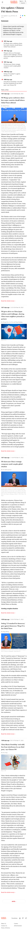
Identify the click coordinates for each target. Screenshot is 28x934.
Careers (16, 923)
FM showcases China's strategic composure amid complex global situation (12, 66)
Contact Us (4, 925)
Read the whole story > (8, 301)
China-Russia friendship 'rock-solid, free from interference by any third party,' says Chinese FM (13, 83)
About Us (3, 923)
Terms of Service (5, 928)
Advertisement (18, 925)
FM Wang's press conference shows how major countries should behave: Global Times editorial (13, 45)
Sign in (21, 1)
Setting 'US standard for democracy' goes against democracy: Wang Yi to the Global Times (13, 626)
